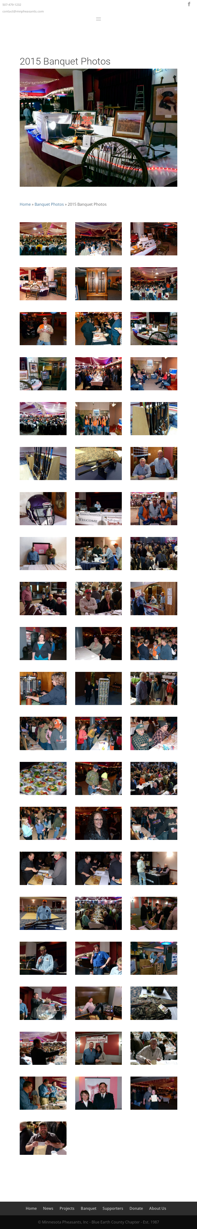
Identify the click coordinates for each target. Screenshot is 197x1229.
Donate (136, 1208)
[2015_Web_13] (98, 435)
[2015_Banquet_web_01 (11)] (153, 570)
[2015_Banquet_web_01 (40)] (153, 974)
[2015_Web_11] (43, 300)
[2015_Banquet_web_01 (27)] (98, 795)
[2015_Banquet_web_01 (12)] (43, 615)
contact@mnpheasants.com (23, 11)
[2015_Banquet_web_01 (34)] (153, 885)
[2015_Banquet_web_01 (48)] (43, 1109)
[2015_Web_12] (153, 255)
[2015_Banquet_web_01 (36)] (98, 930)
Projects (67, 1208)
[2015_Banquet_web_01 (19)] (153, 660)
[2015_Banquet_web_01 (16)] (153, 615)
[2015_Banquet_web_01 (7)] (153, 525)
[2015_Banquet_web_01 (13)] (98, 615)
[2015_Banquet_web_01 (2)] (43, 480)
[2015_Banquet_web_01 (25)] (153, 750)
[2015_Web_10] (98, 300)
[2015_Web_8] (43, 345)
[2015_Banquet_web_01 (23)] (43, 750)
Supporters (113, 1208)
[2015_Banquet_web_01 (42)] (98, 1020)
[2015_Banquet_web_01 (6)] (98, 525)
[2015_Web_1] (43, 435)
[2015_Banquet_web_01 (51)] (43, 1154)
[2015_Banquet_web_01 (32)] (43, 885)
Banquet (88, 1208)
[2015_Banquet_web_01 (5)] (43, 525)
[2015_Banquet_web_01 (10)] (98, 570)
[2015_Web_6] (98, 345)
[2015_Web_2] (98, 390)
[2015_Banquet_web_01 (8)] (43, 570)
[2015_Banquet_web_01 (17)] (43, 660)
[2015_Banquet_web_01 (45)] (98, 1064)
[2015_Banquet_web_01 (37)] (153, 930)
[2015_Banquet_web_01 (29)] (43, 840)
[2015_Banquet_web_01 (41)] (43, 1020)
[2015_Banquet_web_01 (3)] (98, 480)
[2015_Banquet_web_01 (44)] (43, 1064)
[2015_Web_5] (43, 255)
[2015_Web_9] (153, 300)
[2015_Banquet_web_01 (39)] (98, 974)
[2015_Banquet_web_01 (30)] (98, 840)
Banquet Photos (49, 204)
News (48, 1208)
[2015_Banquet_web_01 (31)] (153, 840)
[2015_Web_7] (98, 255)
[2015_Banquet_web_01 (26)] (43, 795)
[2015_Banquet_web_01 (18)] (98, 660)
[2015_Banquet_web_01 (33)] (98, 885)
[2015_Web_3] (43, 390)
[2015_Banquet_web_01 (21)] (98, 705)
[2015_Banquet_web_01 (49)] (98, 1109)
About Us (157, 1208)
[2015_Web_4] (153, 345)
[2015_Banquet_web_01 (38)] (43, 974)
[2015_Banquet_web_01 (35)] (43, 930)
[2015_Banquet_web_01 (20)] (43, 705)
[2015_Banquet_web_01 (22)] (153, 705)
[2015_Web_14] (153, 390)
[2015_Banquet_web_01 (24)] (98, 750)
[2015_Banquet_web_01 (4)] (153, 480)
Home (25, 204)
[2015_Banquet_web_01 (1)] (153, 435)
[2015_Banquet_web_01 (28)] (153, 795)
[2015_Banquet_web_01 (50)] (153, 1109)
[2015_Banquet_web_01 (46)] (153, 1064)
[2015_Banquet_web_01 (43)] (153, 1020)
